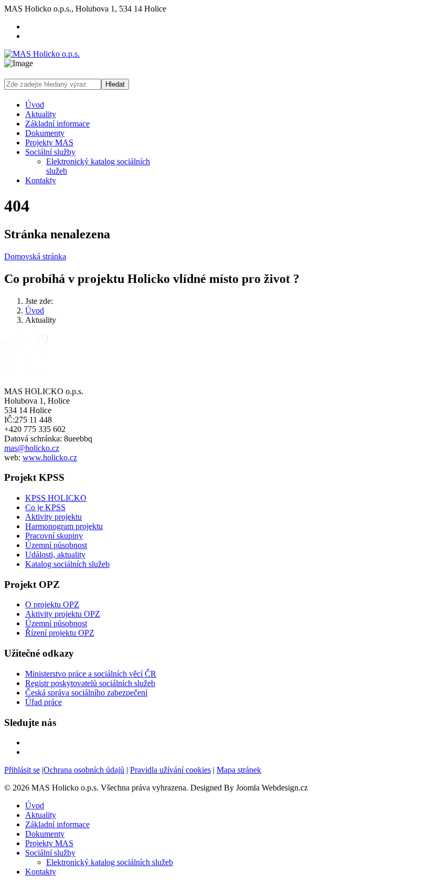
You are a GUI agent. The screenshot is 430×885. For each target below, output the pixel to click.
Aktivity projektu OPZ (62, 613)
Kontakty (40, 180)
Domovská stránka (35, 256)
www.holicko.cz (50, 457)
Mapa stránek (239, 769)
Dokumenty (44, 133)
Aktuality (40, 114)
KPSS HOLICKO (56, 497)
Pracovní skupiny (54, 535)
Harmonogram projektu (64, 526)
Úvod (34, 104)
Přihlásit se (22, 769)
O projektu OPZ (52, 604)
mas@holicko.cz (31, 448)
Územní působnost (56, 545)
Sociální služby (50, 152)
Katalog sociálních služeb (67, 564)
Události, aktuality (55, 554)
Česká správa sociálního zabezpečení (86, 692)
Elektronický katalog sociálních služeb (109, 862)
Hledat (115, 84)
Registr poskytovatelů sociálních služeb (90, 683)
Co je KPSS (45, 507)
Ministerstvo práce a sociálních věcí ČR (90, 673)
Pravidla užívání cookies (170, 769)
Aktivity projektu (53, 516)
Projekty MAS (49, 142)
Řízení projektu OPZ (59, 632)
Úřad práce (43, 702)
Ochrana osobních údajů (84, 769)
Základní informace (57, 123)
